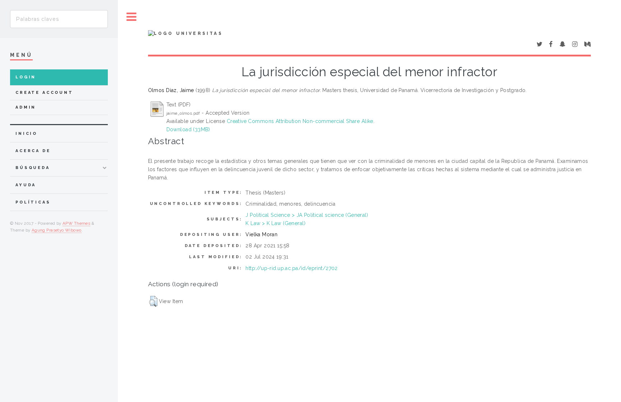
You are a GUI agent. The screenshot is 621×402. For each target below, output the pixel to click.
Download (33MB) (188, 129)
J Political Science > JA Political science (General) (306, 215)
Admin (25, 107)
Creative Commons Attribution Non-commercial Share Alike (300, 121)
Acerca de (33, 151)
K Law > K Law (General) (275, 223)
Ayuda (25, 185)
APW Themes (76, 223)
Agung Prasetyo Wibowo (57, 230)
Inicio (26, 133)
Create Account (44, 92)
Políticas (33, 202)
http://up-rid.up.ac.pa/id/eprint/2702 (291, 268)
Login (25, 77)
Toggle (131, 17)
